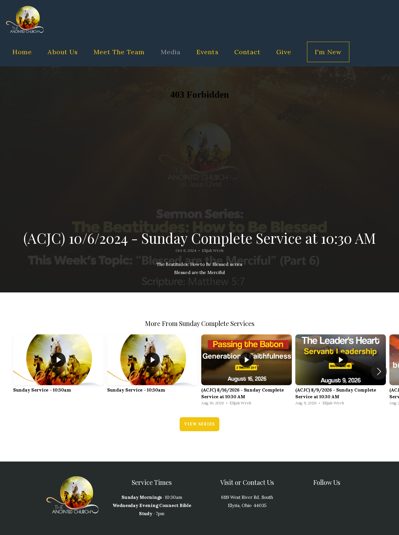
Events (207, 52)
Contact (247, 52)
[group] (58, 367)
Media (171, 52)
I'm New (328, 52)
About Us (63, 52)
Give (283, 52)
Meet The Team (119, 52)
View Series (199, 424)
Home (22, 52)
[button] (379, 371)
